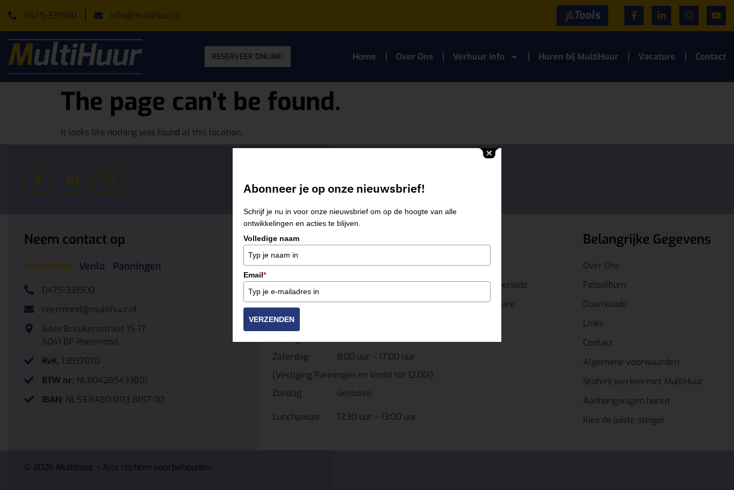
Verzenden (271, 319)
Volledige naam (271, 238)
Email (254, 275)
